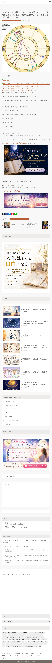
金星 (4, 646)
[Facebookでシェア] (6, 214)
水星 (38, 641)
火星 (4, 644)
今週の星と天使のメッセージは (22, 639)
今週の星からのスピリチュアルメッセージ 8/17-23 (16, 546)
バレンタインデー (20, 637)
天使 (8, 641)
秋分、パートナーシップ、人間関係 (31, 644)
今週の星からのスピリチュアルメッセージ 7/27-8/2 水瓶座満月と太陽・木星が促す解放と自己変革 (25, 561)
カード (28, 635)
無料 (7, 644)
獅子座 (16, 644)
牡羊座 (11, 644)
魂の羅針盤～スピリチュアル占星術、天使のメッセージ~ (25, 646)
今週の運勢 (33, 639)
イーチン (31, 632)
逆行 (45, 644)
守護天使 (13, 641)
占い (39, 639)
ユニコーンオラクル (8, 412)
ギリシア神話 (5, 637)
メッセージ (5, 639)
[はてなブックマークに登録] (9, 214)
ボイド (42, 637)
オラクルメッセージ (21, 635)
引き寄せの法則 (7, 424)
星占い (29, 641)
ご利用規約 (18, 574)
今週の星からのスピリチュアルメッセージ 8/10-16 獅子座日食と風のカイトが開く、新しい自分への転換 (25, 550)
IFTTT (20, 632)
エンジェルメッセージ (40, 632)
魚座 (40, 646)
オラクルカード (11, 635)
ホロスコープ (28, 637)
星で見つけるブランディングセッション (15, 523)
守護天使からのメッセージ (10, 405)
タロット (12, 637)
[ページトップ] (49, 660)
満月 (46, 641)
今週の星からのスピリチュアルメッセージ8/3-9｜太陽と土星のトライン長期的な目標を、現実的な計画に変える (25, 556)
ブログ (9, 9)
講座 (42, 644)
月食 (34, 641)
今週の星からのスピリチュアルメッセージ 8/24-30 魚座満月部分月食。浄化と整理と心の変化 (25, 541)
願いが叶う (8, 646)
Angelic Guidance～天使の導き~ (10, 632)
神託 (21, 644)
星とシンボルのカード (9, 409)
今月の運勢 (11, 639)
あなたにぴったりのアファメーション (13, 420)
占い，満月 (44, 639)
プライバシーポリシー (7, 574)
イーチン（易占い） (8, 416)
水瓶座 (42, 641)
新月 (23, 641)
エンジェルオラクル (8, 401)
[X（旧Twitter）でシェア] (3, 214)
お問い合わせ (26, 574)
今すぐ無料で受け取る (9, 476)
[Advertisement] (26, 496)
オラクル (4, 635)
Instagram (25, 632)
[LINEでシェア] (15, 214)
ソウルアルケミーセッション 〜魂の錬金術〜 (16, 527)
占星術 (4, 641)
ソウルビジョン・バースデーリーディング (16, 524)
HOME (4, 9)
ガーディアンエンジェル (37, 635)
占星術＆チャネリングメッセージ (14, 20)
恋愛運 (18, 641)
